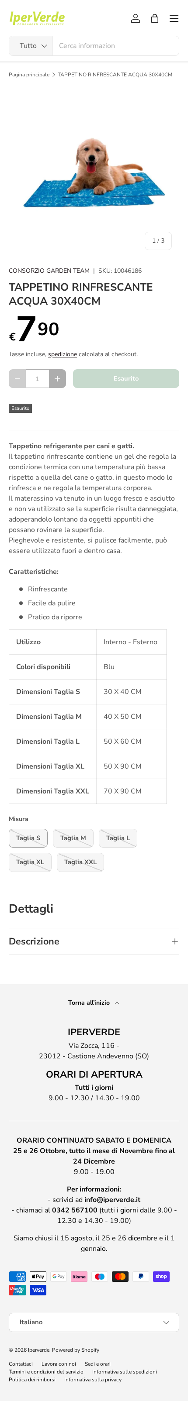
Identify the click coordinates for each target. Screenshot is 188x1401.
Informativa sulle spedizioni (124, 1371)
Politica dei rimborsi (32, 1379)
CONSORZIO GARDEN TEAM (49, 271)
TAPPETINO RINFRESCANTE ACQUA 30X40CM (115, 74)
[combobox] (94, 45)
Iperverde (38, 1349)
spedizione (62, 354)
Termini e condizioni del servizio (46, 1371)
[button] (154, 18)
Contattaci (21, 1363)
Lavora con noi (59, 1363)
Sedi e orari (98, 1363)
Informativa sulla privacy (93, 1379)
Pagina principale (29, 74)
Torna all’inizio (89, 1003)
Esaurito (126, 378)
